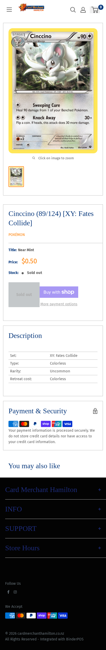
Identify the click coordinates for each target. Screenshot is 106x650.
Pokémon (16, 235)
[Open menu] (9, 9)
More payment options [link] (58, 304)
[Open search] (73, 10)
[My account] (83, 10)
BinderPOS (75, 639)
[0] (95, 9)
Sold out (24, 294)
